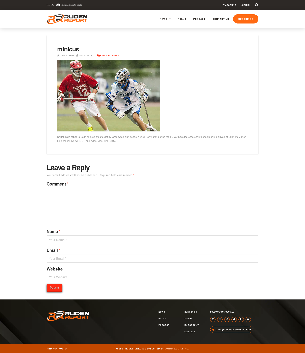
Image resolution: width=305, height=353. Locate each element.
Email (53, 250)
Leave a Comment (110, 55)
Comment (57, 184)
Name (53, 231)
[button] (256, 5)
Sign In (245, 5)
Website (55, 269)
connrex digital (176, 348)
